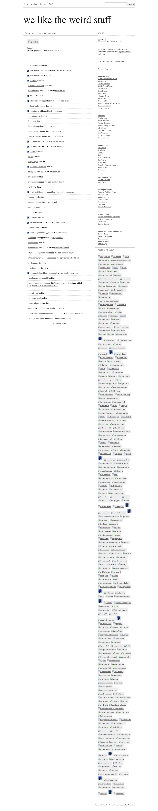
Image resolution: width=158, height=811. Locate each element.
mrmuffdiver (60, 90)
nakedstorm (34, 111)
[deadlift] (27, 65)
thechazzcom (33, 263)
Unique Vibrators (103, 138)
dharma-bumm (34, 65)
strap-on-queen (66, 318)
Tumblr (105, 805)
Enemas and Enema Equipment (109, 216)
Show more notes (59, 323)
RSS (51, 4)
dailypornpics (33, 161)
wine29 (31, 308)
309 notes (52, 33)
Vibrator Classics (104, 123)
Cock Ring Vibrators (105, 130)
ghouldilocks (33, 293)
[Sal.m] (27, 187)
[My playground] (27, 106)
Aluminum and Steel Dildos (107, 78)
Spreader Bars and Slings (107, 165)
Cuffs (99, 155)
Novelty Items (103, 234)
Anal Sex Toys (103, 194)
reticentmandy (65, 70)
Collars (100, 152)
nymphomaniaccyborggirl (38, 278)
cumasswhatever (34, 303)
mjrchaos (33, 217)
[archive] (28, 232)
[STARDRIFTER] (27, 136)
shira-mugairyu (36, 232)
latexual (54, 202)
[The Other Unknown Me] (28, 166)
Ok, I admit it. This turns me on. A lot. (43, 285)
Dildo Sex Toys (103, 76)
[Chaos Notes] (28, 217)
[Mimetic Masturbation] (27, 85)
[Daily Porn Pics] (27, 161)
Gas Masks (102, 160)
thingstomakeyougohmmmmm (40, 313)
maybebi (58, 111)
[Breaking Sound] (27, 116)
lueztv (30, 156)
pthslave (33, 80)
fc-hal (30, 121)
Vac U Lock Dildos (104, 106)
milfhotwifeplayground (36, 106)
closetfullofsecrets (35, 283)
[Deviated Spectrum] (27, 131)
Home (26, 4)
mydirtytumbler (34, 227)
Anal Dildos (102, 81)
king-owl (31, 202)
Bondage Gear (103, 145)
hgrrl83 (31, 187)
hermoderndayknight (36, 318)
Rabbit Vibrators (103, 120)
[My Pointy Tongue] (27, 268)
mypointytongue (34, 268)
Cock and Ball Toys (105, 177)
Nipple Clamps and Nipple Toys (110, 231)
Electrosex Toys (103, 197)
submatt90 (32, 237)
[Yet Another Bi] (28, 222)
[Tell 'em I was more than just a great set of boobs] (27, 293)
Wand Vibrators (103, 118)
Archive (34, 4)
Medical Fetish (103, 214)
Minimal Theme (114, 805)
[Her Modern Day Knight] (27, 318)
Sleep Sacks (102, 167)
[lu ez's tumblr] (27, 156)
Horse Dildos (102, 91)
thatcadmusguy (34, 116)
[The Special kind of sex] (28, 146)
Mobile (43, 4)
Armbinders (102, 147)
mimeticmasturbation (36, 85)
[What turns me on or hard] (27, 207)
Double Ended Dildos (105, 86)
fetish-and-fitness (36, 192)
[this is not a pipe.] (28, 101)
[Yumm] (28, 70)
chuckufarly (32, 131)
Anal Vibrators (103, 133)
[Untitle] (28, 141)
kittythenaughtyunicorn (37, 252)
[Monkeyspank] (28, 80)
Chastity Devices (104, 179)
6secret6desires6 (36, 70)
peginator (38, 50)
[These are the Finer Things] (28, 273)
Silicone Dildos (103, 101)
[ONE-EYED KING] (27, 202)
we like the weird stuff (67, 19)
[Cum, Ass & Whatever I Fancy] (27, 303)
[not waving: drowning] (27, 258)
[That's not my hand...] (27, 298)
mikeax (33, 151)
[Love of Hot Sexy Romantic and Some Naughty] (27, 212)
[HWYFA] (27, 90)
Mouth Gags (102, 162)
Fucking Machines (105, 189)
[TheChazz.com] (27, 263)
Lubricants (101, 204)
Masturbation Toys (104, 207)
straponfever (33, 207)
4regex (32, 95)
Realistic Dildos (103, 98)
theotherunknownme (38, 166)
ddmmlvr (31, 212)
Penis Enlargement (105, 236)
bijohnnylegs (33, 197)
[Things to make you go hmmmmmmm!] (27, 313)
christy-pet (32, 171)
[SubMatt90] (27, 237)
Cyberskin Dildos (104, 83)
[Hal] (27, 121)
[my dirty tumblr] (27, 227)
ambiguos (57, 131)
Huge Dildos (102, 93)
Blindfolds (101, 150)
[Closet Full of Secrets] (27, 283)
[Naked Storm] (28, 111)
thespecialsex (35, 146)
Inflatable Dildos (103, 96)
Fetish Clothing (103, 199)
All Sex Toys (102, 243)
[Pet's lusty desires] (27, 171)
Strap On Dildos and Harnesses (109, 103)
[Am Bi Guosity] (27, 177)
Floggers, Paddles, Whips (107, 192)
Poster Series (103, 239)
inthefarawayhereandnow (38, 258)
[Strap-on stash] (27, 242)
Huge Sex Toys (103, 202)
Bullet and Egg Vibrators (106, 125)
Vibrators (101, 115)
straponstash (61, 222)
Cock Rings (102, 182)
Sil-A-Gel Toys (103, 241)
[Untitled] (28, 95)
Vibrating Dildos (103, 108)
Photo (27, 33)
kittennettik (34, 101)
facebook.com (119, 61)
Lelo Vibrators (103, 128)
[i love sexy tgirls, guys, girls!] (27, 197)
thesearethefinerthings (39, 273)
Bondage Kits (102, 170)
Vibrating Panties (104, 135)
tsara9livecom (33, 136)
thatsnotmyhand (34, 298)
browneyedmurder (52, 50)
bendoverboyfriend (62, 101)
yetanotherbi (35, 222)
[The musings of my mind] (27, 308)
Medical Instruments (105, 219)
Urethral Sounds (103, 224)
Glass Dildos (102, 88)
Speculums (102, 221)
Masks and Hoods (104, 157)
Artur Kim (131, 805)
